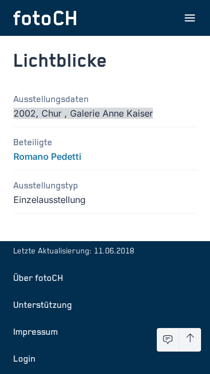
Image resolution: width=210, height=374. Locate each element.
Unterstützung (42, 304)
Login (24, 358)
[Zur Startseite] (44, 18)
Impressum (35, 331)
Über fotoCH (38, 278)
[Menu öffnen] (190, 18)
